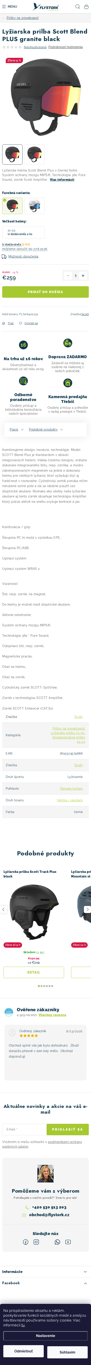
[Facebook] (25, 1242)
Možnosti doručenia (23, 256)
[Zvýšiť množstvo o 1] (83, 276)
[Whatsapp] (57, 1242)
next (87, 909)
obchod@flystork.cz (49, 1214)
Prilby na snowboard (69, 728)
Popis (14, 429)
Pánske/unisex (71, 788)
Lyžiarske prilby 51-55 (68, 733)
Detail (33, 972)
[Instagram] (36, 1242)
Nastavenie (45, 1336)
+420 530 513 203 (49, 1207)
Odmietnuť (23, 1351)
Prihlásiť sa (67, 1129)
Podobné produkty (43, 429)
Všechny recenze (52, 1015)
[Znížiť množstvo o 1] (68, 276)
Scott (85, 314)
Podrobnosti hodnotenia (65, 47)
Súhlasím (67, 1352)
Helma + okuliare (70, 800)
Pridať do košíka (45, 292)
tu (23, 1325)
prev (3, 909)
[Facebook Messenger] (46, 1242)
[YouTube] (68, 1242)
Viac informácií (62, 179)
